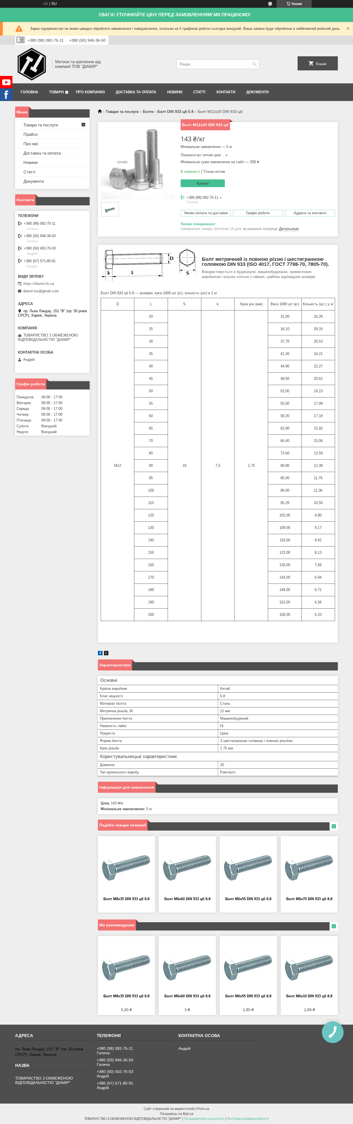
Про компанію (90, 92)
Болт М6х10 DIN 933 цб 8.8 (309, 996)
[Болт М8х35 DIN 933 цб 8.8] (126, 866)
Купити (202, 183)
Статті (199, 92)
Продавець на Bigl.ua (176, 1114)
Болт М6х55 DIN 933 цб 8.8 (248, 899)
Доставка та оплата (136, 92)
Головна (29, 92)
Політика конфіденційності (248, 1119)
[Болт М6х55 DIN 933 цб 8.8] (248, 866)
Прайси (30, 134)
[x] (106, 654)
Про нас (31, 143)
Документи (257, 92)
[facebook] (100, 654)
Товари (56, 92)
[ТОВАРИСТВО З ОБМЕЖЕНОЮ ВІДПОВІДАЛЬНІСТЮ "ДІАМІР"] (31, 64)
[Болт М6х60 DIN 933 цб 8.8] (187, 866)
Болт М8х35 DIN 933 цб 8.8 (126, 899)
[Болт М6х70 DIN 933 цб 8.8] (309, 866)
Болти (148, 111)
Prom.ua (203, 1109)
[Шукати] (254, 64)
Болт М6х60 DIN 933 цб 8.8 (187, 899)
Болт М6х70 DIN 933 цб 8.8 (309, 899)
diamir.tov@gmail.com (41, 291)
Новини (174, 92)
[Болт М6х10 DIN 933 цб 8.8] (309, 966)
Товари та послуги (122, 111)
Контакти (225, 92)
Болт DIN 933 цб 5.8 (175, 111)
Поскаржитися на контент (204, 1119)
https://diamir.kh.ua (38, 284)
